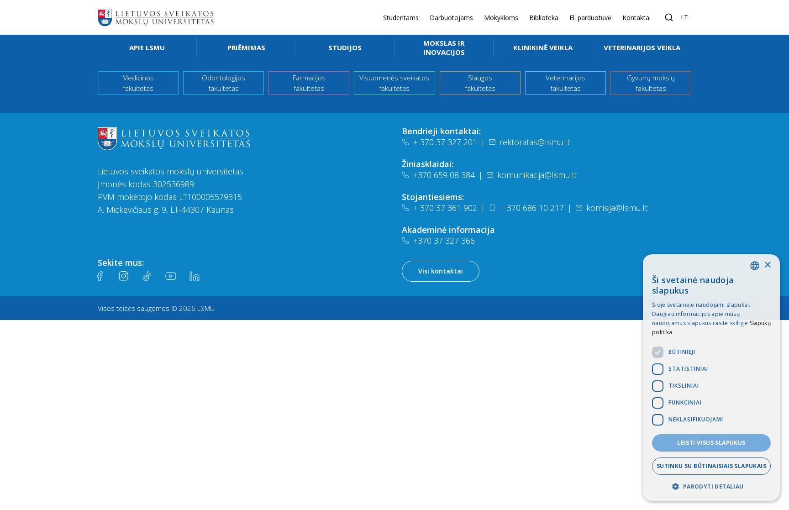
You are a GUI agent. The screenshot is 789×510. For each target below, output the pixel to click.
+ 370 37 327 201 (445, 142)
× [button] (767, 265)
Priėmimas (246, 47)
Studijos (345, 47)
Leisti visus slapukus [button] (711, 443)
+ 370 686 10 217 (532, 207)
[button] (711, 486)
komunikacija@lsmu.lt (537, 174)
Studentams (401, 17)
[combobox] (754, 265)
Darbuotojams (451, 17)
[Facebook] (99, 276)
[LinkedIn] (194, 276)
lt (684, 17)
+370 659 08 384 (444, 174)
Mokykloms (501, 17)
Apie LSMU (147, 47)
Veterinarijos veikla (642, 47)
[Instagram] (123, 276)
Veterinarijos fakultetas (565, 83)
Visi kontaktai (440, 271)
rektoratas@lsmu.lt (535, 142)
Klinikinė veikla (543, 47)
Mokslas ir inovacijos (444, 47)
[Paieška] (669, 17)
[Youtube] (170, 276)
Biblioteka (543, 17)
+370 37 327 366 (444, 240)
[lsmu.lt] (156, 17)
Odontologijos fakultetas (223, 83)
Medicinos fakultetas (138, 83)
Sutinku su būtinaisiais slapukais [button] (711, 466)
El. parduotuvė (590, 17)
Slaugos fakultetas (480, 83)
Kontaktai (636, 17)
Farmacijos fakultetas (309, 83)
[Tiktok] (147, 276)
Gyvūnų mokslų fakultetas (651, 83)
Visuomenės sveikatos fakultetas (394, 83)
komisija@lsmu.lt (616, 207)
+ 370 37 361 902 (445, 207)
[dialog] (711, 377)
